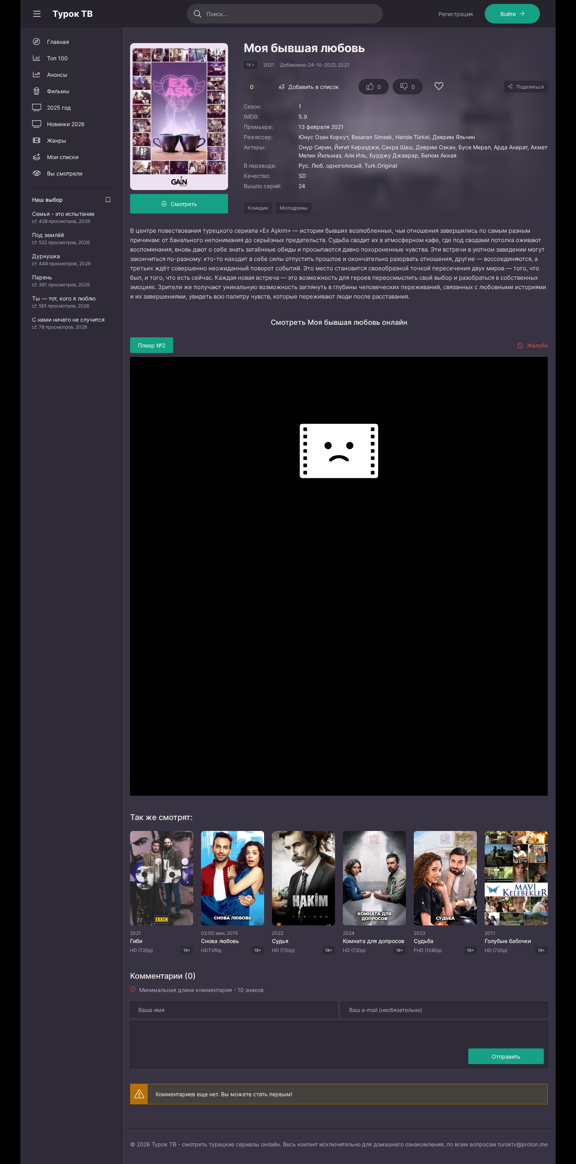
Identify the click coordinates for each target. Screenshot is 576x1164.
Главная (58, 41)
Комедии (258, 208)
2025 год (59, 107)
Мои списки (62, 157)
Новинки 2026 (66, 124)
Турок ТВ (73, 14)
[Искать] (197, 14)
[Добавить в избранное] (439, 87)
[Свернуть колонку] (37, 14)
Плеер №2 (151, 345)
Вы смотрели (64, 173)
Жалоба (537, 345)
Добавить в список (313, 86)
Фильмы (58, 91)
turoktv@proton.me (523, 1144)
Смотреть (184, 204)
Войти (508, 14)
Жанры (56, 140)
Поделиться (530, 87)
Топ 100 (57, 58)
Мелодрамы (294, 208)
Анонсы (57, 74)
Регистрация (455, 14)
